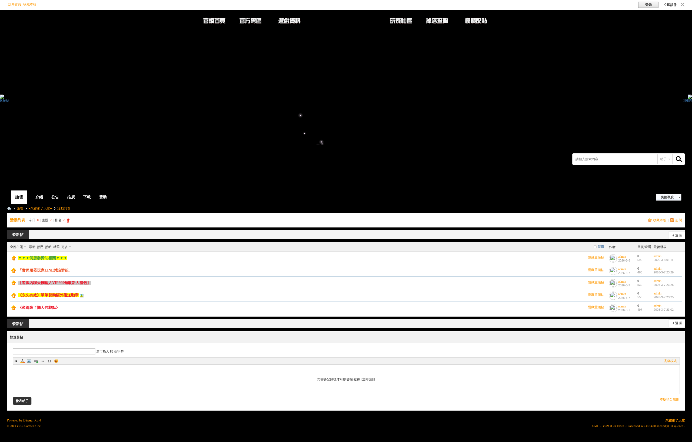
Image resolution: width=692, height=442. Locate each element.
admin (622, 257)
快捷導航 (667, 197)
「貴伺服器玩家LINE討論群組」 (45, 270)
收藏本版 (660, 220)
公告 (55, 197)
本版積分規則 (669, 399)
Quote (42, 361)
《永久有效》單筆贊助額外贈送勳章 (48, 295)
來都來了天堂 (9, 208)
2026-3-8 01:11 (663, 260)
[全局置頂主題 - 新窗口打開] (13, 259)
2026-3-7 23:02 (664, 309)
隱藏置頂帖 (596, 257)
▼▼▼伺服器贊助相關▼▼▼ (42, 258)
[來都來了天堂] (145, 187)
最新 (32, 247)
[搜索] (678, 159)
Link (36, 361)
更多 (64, 247)
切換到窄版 (682, 4)
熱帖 (48, 247)
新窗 (601, 247)
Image (29, 361)
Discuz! (28, 420)
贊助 (103, 197)
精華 (56, 247)
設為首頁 (14, 4)
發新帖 (18, 235)
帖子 (663, 159)
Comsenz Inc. (32, 425)
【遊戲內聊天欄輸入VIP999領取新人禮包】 (54, 283)
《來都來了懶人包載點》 (39, 308)
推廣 (71, 197)
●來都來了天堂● (40, 208)
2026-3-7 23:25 (664, 297)
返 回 (679, 235)
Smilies (56, 361)
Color (22, 361)
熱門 (40, 247)
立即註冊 (670, 5)
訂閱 (679, 220)
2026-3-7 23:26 (664, 284)
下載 (87, 197)
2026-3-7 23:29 (664, 272)
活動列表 (63, 208)
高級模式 (670, 361)
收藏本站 (29, 4)
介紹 (39, 197)
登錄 (357, 379)
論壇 (19, 197)
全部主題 (16, 247)
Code (49, 361)
